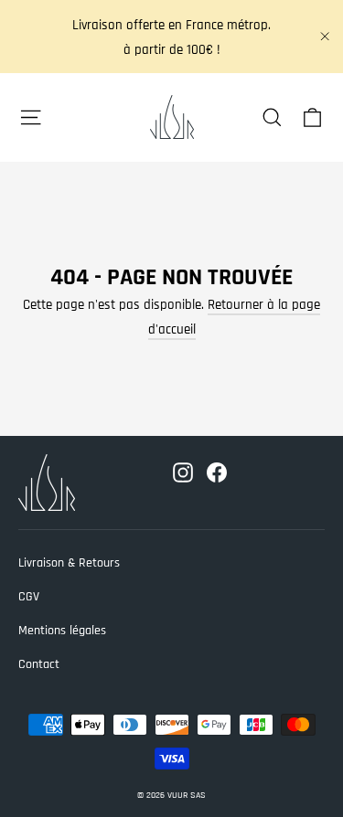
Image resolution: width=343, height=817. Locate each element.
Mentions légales (62, 630)
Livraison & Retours (69, 563)
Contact (38, 664)
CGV (28, 597)
